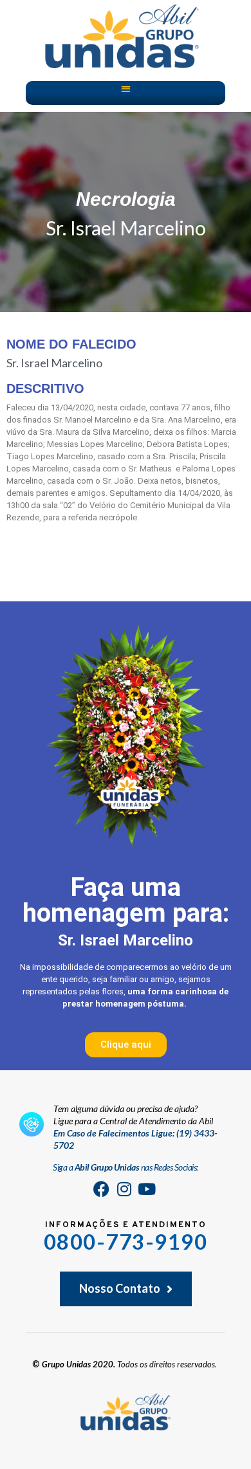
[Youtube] (146, 1189)
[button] (125, 88)
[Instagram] (124, 1189)
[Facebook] (101, 1189)
